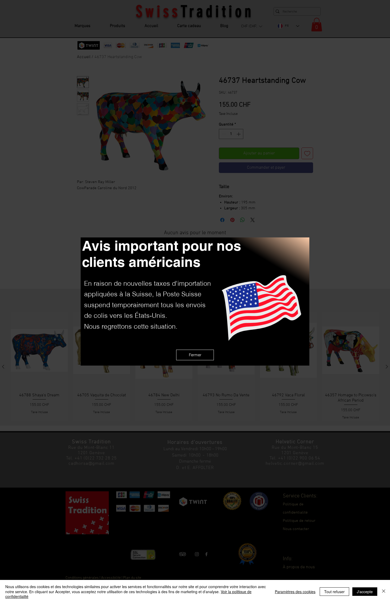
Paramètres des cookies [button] (295, 591)
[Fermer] (383, 591)
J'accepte (365, 591)
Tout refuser (334, 591)
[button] (195, 355)
